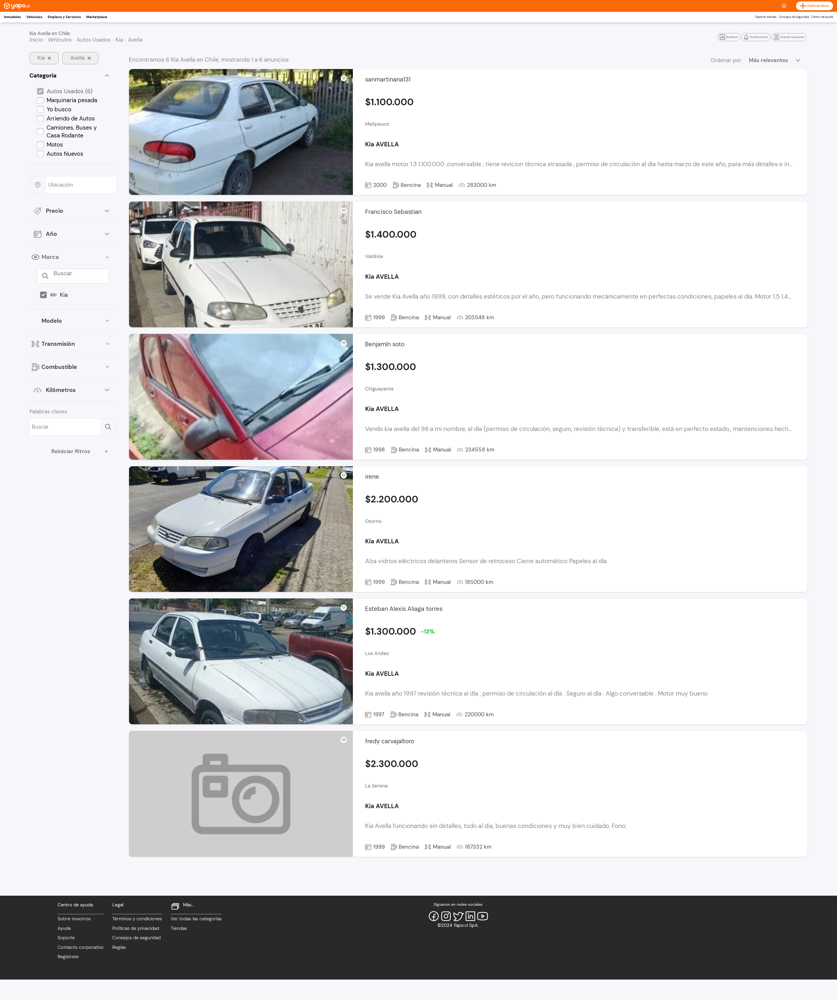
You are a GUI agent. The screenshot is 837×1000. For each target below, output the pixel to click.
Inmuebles (12, 17)
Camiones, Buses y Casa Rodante (72, 131)
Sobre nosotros (74, 919)
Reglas (119, 947)
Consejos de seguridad (794, 17)
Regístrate (68, 957)
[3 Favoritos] (344, 78)
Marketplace (96, 17)
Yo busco (59, 109)
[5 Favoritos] (344, 211)
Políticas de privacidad (135, 928)
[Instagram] (446, 916)
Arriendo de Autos (71, 118)
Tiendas (179, 928)
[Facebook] (434, 916)
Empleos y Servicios (64, 17)
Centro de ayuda (822, 17)
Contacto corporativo (81, 947)
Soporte (66, 938)
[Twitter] (458, 916)
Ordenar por (726, 60)
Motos (55, 144)
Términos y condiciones (137, 919)
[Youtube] (482, 916)
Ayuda (64, 928)
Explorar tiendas (766, 17)
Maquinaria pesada (72, 100)
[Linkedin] (470, 916)
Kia (64, 295)
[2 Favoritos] (344, 475)
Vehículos (34, 17)
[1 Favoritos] (344, 343)
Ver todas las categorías (196, 919)
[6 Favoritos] (344, 608)
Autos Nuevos (65, 153)
